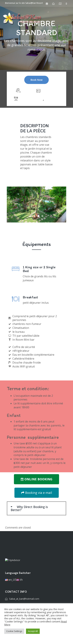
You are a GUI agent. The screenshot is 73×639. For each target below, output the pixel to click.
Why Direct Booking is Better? (29, 508)
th (21, 580)
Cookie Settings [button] (14, 631)
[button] (36, 508)
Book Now (36, 79)
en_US (12, 580)
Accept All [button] (33, 631)
